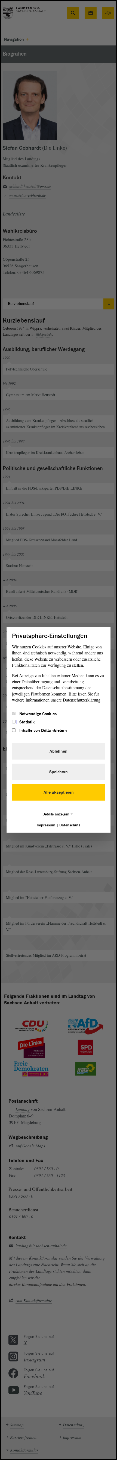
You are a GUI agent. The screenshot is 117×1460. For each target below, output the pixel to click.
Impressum (46, 825)
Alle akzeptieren (59, 792)
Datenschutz (69, 825)
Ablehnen (58, 751)
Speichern (58, 772)
